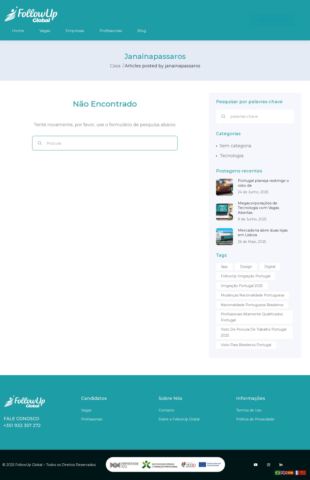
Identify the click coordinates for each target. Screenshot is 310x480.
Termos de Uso (249, 410)
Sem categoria (235, 145)
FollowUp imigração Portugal (245, 276)
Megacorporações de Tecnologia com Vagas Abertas (258, 208)
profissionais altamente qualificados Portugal (252, 317)
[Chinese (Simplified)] (303, 472)
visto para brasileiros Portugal (246, 345)
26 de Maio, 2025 (252, 242)
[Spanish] (290, 472)
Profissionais (111, 30)
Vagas (44, 30)
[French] (297, 472)
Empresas (75, 30)
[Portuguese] (278, 472)
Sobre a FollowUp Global (179, 419)
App (224, 266)
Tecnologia (232, 155)
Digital (269, 266)
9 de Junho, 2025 (252, 219)
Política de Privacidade (255, 419)
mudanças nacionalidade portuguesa (252, 295)
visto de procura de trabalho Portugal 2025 (253, 332)
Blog (141, 30)
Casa (115, 66)
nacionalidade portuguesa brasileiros (252, 305)
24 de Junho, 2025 (253, 192)
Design (246, 266)
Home (18, 30)
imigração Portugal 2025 (242, 286)
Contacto (166, 410)
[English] (284, 472)
